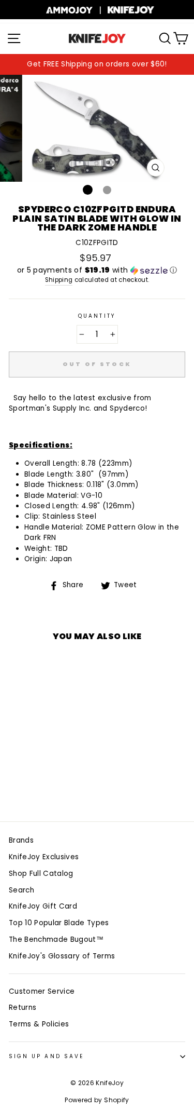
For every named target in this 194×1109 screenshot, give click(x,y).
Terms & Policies (39, 1024)
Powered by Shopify (97, 1100)
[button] (97, 270)
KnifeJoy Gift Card (43, 906)
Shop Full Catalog (41, 873)
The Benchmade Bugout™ (56, 939)
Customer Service (41, 991)
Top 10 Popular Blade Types (59, 923)
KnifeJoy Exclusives (44, 857)
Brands (21, 840)
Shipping (59, 280)
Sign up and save (46, 1056)
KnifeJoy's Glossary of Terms (62, 956)
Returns (22, 1007)
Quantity (96, 316)
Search (21, 890)
